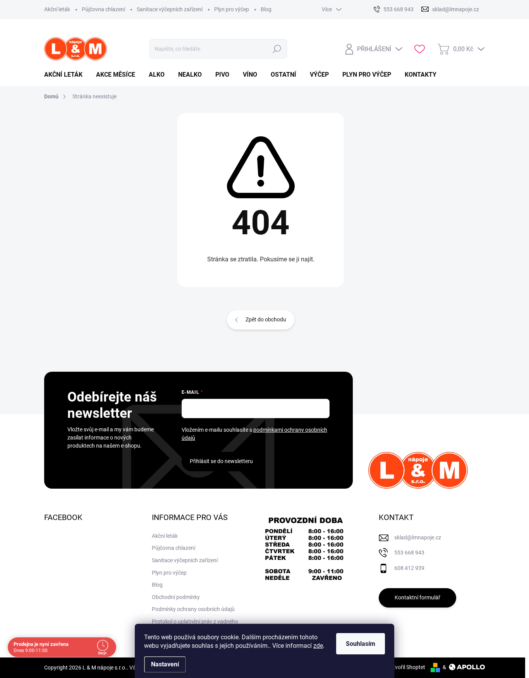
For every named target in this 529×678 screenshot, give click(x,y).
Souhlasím (360, 643)
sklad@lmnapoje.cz (417, 537)
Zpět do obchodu (266, 319)
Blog (266, 9)
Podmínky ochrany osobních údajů (193, 609)
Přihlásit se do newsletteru (221, 461)
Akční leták (57, 9)
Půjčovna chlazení (103, 9)
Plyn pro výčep (231, 9)
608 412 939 (409, 568)
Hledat (277, 49)
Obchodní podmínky (176, 597)
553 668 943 (409, 552)
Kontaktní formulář (417, 597)
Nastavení (165, 664)
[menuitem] (66, 74)
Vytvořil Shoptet (406, 667)
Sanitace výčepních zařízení (170, 9)
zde (318, 645)
